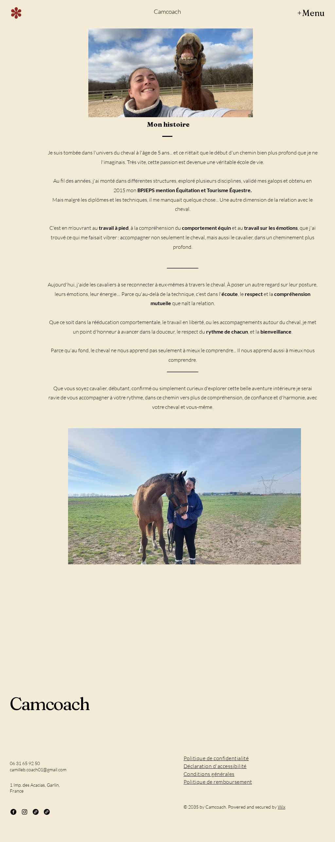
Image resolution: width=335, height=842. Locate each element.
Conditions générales (209, 774)
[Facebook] (13, 811)
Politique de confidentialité (216, 758)
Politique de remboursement (218, 781)
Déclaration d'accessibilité (215, 766)
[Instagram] (24, 811)
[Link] (35, 811)
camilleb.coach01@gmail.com (38, 769)
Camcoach (167, 11)
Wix (281, 807)
